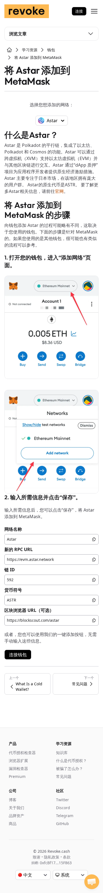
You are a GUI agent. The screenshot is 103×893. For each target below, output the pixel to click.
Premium (17, 776)
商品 (12, 823)
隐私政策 (51, 857)
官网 (59, 191)
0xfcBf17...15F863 (56, 862)
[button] (91, 881)
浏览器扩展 (18, 760)
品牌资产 (16, 815)
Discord (63, 807)
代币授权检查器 (22, 752)
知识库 (62, 752)
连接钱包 (18, 655)
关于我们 (16, 807)
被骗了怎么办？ (69, 768)
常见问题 (63, 776)
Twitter (62, 799)
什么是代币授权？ (71, 760)
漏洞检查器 (18, 768)
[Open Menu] (94, 11)
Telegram (64, 815)
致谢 (36, 857)
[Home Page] (9, 50)
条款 (67, 857)
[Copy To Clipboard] (94, 539)
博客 (12, 799)
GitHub (62, 823)
